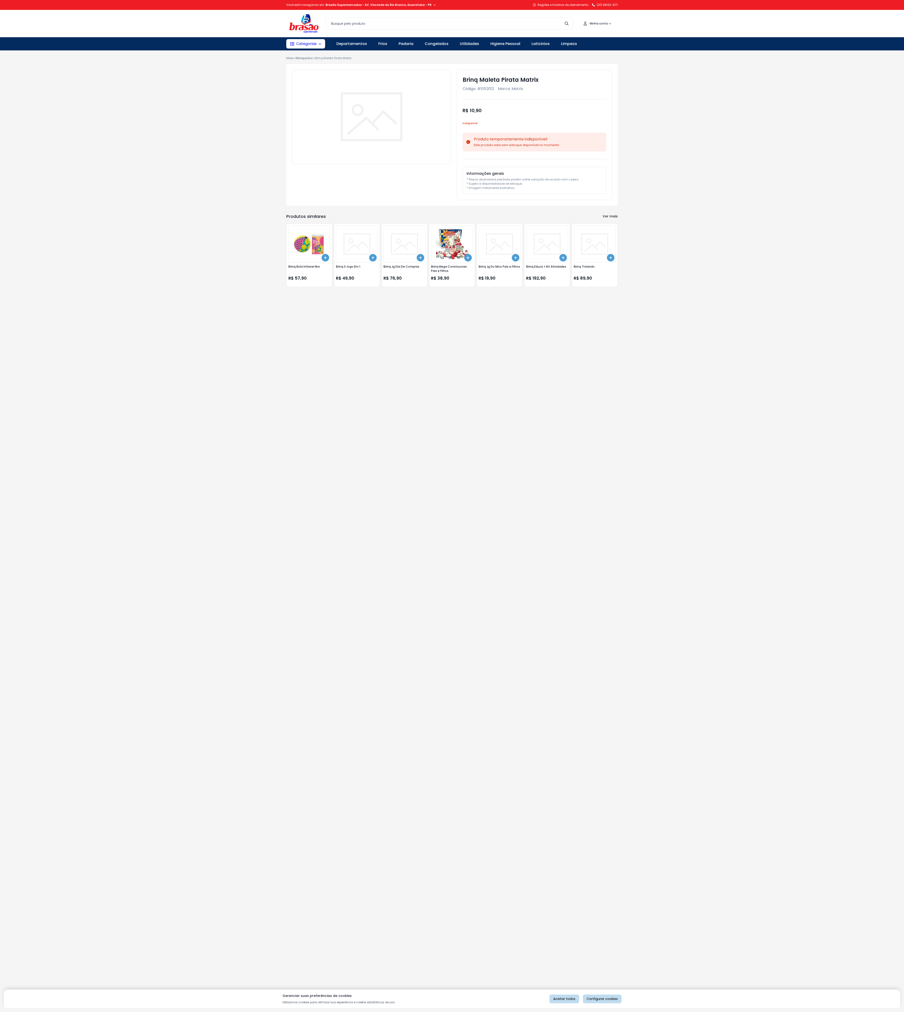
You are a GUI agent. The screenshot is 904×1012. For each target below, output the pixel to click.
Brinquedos (304, 58)
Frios (382, 43)
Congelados (436, 43)
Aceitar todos (564, 998)
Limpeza (569, 43)
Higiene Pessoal (505, 43)
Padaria (406, 43)
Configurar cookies (602, 998)
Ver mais (610, 216)
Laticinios (541, 43)
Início (290, 58)
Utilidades (469, 43)
